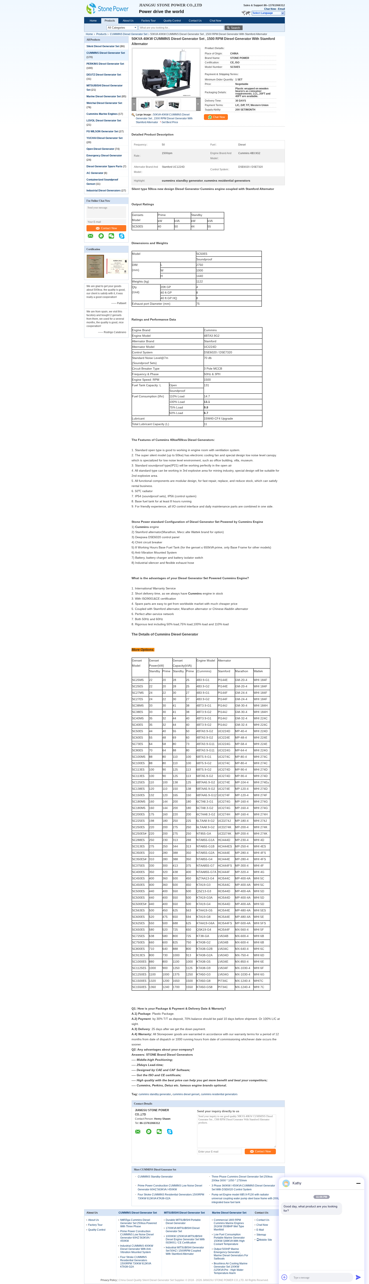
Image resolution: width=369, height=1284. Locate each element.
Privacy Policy (109, 1280)
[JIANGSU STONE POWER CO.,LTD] (111, 8)
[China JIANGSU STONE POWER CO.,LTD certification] (95, 276)
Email (281, 8)
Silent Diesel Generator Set (102, 46)
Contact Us (195, 20)
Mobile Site (265, 1239)
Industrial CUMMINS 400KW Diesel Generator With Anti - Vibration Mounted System (136, 1249)
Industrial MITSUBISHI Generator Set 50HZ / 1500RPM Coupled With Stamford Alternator (185, 1250)
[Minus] (358, 1183)
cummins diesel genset (186, 1094)
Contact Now (109, 228)
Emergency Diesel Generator (104, 155)
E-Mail (260, 1229)
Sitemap (261, 1234)
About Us (128, 20)
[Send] (358, 1277)
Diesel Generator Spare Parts (104, 166)
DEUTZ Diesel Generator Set (103, 74)
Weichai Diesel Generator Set (104, 103)
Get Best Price (170, 122)
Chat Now (270, 8)
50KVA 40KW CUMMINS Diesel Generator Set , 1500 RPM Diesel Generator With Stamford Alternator (164, 118)
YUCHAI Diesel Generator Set (104, 138)
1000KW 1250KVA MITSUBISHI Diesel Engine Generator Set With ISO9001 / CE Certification (185, 1239)
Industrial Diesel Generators (103, 190)
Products (110, 20)
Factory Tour (148, 20)
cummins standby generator (155, 1094)
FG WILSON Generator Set (102, 131)
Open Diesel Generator (100, 148)
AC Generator (94, 173)
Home (93, 20)
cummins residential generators (219, 1094)
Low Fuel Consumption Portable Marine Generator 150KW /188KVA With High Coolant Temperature (229, 1239)
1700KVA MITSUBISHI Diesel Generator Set (183, 1230)
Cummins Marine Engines (102, 113)
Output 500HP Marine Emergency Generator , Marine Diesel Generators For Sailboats (231, 1254)
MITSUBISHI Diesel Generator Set (184, 1212)
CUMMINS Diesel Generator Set (128, 34)
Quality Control (172, 20)
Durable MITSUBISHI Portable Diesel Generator (183, 1221)
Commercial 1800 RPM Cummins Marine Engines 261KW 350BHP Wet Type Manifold (229, 1224)
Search (235, 27)
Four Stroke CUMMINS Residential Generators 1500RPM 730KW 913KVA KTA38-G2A (135, 1262)
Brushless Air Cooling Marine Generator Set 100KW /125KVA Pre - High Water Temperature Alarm (230, 1268)
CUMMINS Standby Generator (155, 1176)
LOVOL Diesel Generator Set (103, 120)
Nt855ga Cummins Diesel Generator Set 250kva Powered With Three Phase (138, 1223)
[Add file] (284, 1277)
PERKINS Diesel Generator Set (105, 63)
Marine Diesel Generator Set (103, 96)
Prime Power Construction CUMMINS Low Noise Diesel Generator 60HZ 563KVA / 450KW (137, 1236)
